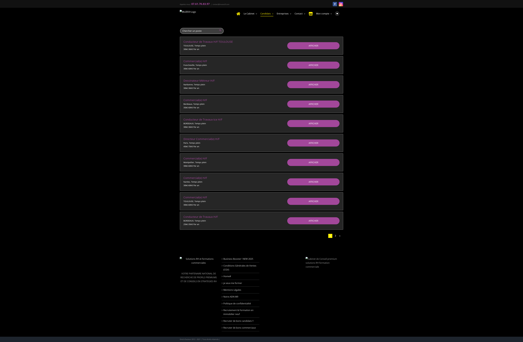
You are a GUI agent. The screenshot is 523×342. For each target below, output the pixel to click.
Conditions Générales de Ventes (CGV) (239, 267)
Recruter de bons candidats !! (238, 320)
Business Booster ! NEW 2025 (238, 258)
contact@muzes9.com (221, 4)
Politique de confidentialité (237, 303)
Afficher (313, 45)
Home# (227, 276)
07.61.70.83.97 (200, 4)
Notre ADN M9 (230, 296)
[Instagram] (341, 4)
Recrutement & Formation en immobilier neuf (238, 312)
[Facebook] (335, 4)
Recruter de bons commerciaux (239, 327)
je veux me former (232, 283)
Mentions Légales (232, 289)
